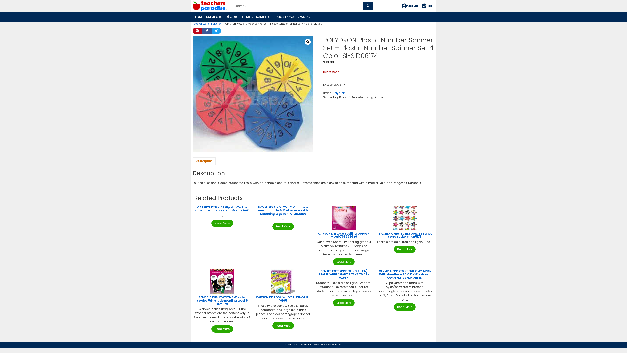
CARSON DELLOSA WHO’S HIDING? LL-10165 (283, 299)
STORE (198, 17)
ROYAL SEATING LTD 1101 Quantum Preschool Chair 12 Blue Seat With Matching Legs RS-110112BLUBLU (283, 210)
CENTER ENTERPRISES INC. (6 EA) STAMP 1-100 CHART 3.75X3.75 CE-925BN (344, 274)
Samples (263, 17)
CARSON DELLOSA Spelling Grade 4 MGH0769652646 (344, 235)
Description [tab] (204, 161)
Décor (231, 17)
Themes (246, 17)
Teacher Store (201, 23)
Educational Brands (291, 17)
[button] (308, 42)
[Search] (368, 6)
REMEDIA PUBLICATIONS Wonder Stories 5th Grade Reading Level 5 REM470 (222, 300)
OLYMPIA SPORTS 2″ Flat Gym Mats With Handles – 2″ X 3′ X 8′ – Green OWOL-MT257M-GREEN (405, 274)
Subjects (214, 17)
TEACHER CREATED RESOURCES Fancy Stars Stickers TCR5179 (404, 235)
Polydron (216, 23)
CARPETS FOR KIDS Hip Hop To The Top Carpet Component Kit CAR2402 (222, 209)
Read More (222, 223)
